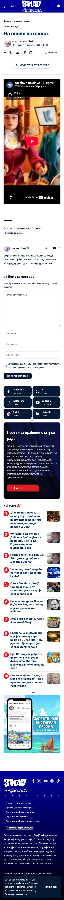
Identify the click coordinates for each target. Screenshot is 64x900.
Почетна (7, 21)
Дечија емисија (23, 228)
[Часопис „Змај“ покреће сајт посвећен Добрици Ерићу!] (53, 572)
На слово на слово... (14, 233)
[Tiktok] (18, 414)
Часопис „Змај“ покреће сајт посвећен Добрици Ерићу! (26, 573)
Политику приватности (16, 894)
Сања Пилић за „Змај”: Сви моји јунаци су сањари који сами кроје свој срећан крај (25, 588)
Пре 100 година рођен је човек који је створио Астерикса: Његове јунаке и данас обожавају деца (27, 660)
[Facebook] (50, 248)
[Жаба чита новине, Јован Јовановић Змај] (53, 622)
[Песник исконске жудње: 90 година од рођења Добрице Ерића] (53, 558)
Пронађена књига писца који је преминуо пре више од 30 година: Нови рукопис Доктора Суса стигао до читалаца (26, 639)
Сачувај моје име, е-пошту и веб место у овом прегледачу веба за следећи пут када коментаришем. (33, 366)
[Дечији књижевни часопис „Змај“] (32, 6)
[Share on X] (11, 53)
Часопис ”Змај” (26, 41)
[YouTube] (54, 248)
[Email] (18, 53)
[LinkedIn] (47, 414)
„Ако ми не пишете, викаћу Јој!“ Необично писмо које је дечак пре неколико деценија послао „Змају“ (25, 519)
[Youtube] (47, 402)
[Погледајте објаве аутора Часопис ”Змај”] (7, 248)
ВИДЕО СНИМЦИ (11, 27)
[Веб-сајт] (45, 248)
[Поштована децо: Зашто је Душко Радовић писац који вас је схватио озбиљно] (53, 604)
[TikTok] (58, 781)
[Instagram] (59, 248)
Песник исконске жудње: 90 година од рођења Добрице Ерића (27, 558)
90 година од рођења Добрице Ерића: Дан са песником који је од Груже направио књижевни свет (25, 540)
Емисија (38, 228)
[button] (50, 887)
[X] (47, 391)
